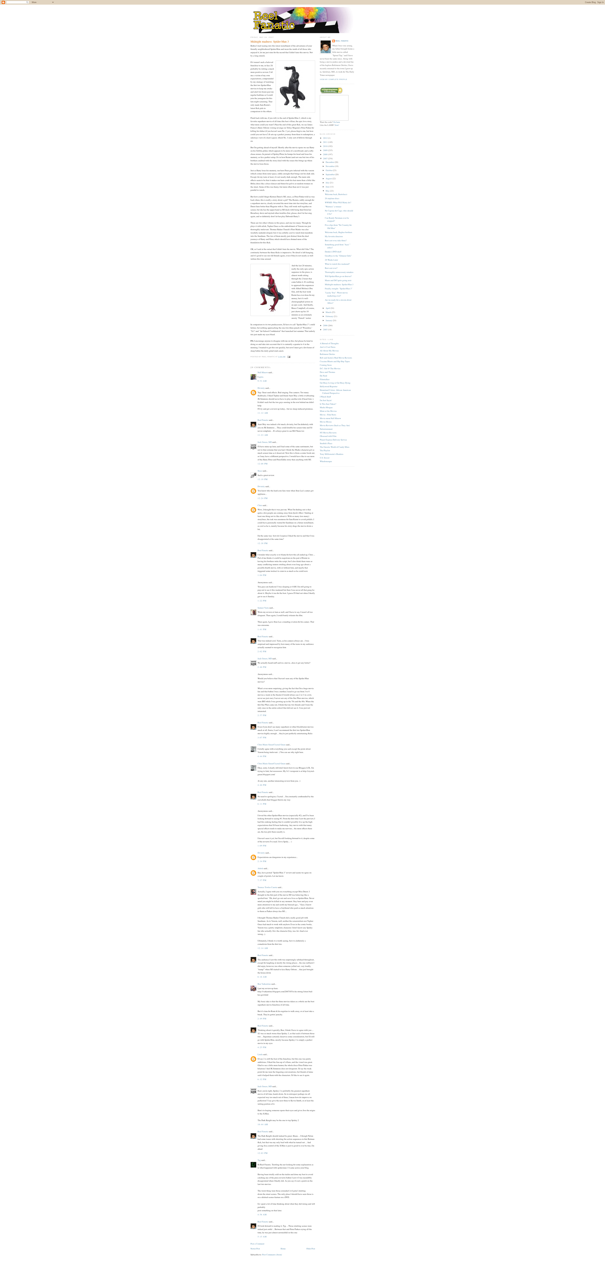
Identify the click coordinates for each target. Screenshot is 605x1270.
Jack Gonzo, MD (265, 442)
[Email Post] (288, 357)
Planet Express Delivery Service (333, 439)
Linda (260, 1054)
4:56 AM (262, 1214)
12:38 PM (263, 543)
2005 (325, 329)
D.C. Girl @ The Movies (330, 368)
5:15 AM (262, 1236)
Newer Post (255, 1248)
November (330, 166)
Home (283, 1248)
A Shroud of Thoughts (329, 343)
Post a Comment (257, 1243)
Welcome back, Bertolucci (336, 194)
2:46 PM (262, 667)
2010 (325, 146)
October (329, 170)
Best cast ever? (331, 268)
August (329, 178)
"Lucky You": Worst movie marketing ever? (336, 294)
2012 (325, 138)
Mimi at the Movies (328, 411)
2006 (325, 325)
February (330, 316)
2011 (325, 142)
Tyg (259, 1160)
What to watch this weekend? (337, 263)
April (328, 308)
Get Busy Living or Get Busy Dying (335, 382)
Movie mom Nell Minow (330, 418)
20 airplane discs (332, 198)
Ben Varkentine (264, 983)
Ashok (260, 868)
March (329, 312)
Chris (260, 505)
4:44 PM (262, 756)
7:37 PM (262, 880)
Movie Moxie (326, 421)
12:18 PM (263, 479)
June (328, 186)
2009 (325, 150)
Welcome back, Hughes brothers (338, 232)
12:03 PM (263, 1153)
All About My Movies (329, 350)
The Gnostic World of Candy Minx (334, 447)
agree (261, 376)
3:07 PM (262, 737)
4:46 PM (262, 785)
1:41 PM (262, 629)
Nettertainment (326, 429)
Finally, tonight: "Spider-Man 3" (338, 288)
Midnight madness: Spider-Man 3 (270, 41)
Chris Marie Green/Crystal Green (271, 744)
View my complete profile (333, 79)
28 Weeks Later (331, 259)
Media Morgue (326, 407)
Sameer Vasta (263, 607)
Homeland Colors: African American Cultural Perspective (335, 392)
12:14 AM (263, 948)
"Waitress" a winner (333, 206)
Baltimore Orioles (327, 354)
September (330, 174)
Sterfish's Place (326, 443)
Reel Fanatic (263, 420)
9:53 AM (262, 380)
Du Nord (323, 375)
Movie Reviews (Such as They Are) (335, 425)
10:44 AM (263, 1124)
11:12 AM (263, 412)
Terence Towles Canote (267, 887)
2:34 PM (262, 861)
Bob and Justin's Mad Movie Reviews (336, 357)
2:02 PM (262, 651)
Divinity (261, 388)
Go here (336, 122)
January (329, 320)
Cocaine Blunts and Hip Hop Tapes (335, 361)
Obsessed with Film (328, 436)
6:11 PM (262, 803)
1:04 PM (262, 575)
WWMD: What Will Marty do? (338, 202)
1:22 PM (262, 600)
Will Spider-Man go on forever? (338, 276)
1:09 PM (262, 845)
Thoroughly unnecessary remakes (339, 272)
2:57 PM (262, 715)
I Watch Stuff (325, 396)
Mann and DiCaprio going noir (338, 280)
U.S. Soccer (324, 457)
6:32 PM (262, 1079)
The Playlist (325, 450)
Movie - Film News (328, 414)
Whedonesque (326, 461)
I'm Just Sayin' (326, 400)
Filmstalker (324, 379)
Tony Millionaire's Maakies (331, 454)
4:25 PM (262, 1047)
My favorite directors (334, 236)
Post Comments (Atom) (272, 1254)
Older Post (310, 1248)
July (328, 182)
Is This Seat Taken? (328, 403)
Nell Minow (263, 372)
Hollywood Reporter (328, 386)
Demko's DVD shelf (333, 251)
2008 (325, 154)
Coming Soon (326, 365)
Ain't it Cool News (327, 347)
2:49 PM (262, 1018)
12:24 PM (263, 498)
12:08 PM (263, 463)
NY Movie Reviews (328, 432)
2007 (325, 158)
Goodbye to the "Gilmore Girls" (338, 255)
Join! (337, 125)
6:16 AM (262, 976)
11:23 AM (263, 435)
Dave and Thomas (327, 372)
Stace (260, 470)
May (328, 190)
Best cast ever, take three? (336, 240)
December (330, 162)
